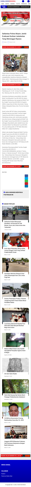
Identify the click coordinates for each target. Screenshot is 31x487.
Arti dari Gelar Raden (10, 374)
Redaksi (3, 473)
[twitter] (26, 178)
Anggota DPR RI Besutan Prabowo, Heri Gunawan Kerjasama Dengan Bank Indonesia (14, 443)
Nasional (12, 3)
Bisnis (29, 3)
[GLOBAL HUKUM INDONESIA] (8, 1)
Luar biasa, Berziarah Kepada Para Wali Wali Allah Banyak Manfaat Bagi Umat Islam (14, 325)
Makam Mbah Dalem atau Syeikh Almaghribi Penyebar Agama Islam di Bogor (15, 350)
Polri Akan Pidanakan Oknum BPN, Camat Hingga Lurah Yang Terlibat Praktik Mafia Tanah (14, 250)
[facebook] (26, 175)
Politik (18, 3)
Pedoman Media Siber (6, 476)
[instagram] (9, 467)
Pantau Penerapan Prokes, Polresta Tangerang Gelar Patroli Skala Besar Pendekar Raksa (15, 300)
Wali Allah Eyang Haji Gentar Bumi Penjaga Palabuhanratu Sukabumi (14, 396)
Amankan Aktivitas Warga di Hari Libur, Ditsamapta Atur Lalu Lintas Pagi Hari (14, 275)
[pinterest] (26, 183)
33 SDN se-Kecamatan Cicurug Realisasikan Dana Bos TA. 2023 (14, 419)
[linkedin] (26, 186)
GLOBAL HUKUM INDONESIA (19, 484)
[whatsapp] (26, 181)
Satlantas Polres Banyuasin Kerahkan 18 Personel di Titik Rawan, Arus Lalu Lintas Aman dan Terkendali (14, 224)
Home (2, 3)
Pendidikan (24, 3)
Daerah (7, 3)
